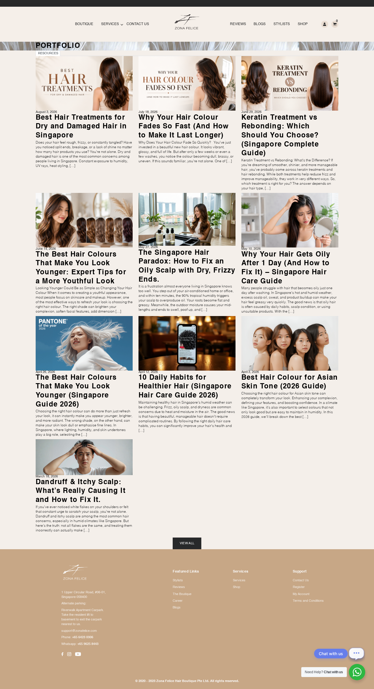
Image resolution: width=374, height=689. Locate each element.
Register (299, 587)
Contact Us (138, 24)
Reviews (238, 24)
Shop (303, 24)
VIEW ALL (187, 543)
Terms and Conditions (308, 600)
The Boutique (182, 594)
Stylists (281, 24)
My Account (301, 594)
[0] (334, 23)
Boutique (84, 24)
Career (178, 600)
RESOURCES (48, 53)
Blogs (260, 24)
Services (110, 24)
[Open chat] (356, 653)
